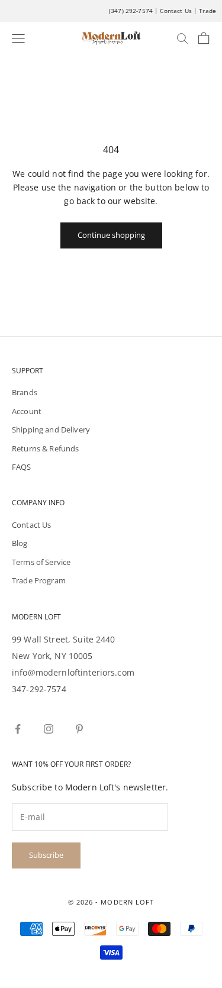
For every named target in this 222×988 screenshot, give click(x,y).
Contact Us (175, 11)
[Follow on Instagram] (48, 729)
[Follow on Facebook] (18, 729)
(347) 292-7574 (131, 11)
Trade (207, 11)
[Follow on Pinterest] (79, 729)
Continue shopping (111, 235)
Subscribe (46, 855)
